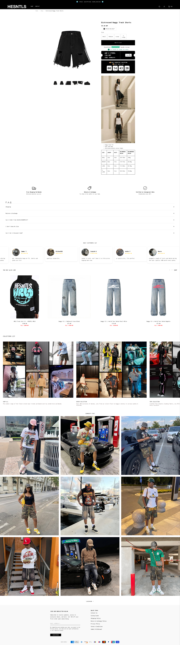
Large (117, 36)
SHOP (175, 270)
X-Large (123, 36)
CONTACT (37, 6)
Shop (42, 10)
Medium (111, 36)
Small (104, 36)
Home (37, 10)
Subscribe (55, 635)
